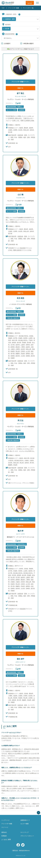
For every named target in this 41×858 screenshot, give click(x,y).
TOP (3, 8)
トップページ (5, 820)
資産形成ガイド (25, 820)
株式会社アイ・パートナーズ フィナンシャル (20, 537)
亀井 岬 (20, 531)
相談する (20, 88)
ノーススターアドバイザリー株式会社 (20, 304)
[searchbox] (16, 18)
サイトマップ (24, 832)
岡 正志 (20, 420)
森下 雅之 (20, 93)
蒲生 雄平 (20, 659)
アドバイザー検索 (13, 8)
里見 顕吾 (20, 298)
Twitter (23, 845)
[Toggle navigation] (37, 3)
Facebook (18, 845)
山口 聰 (20, 194)
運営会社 (4, 832)
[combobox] (20, 19)
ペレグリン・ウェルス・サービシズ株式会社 (20, 99)
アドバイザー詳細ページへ (20, 81)
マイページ (4, 827)
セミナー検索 (24, 824)
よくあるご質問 (6, 839)
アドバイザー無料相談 (29, 2)
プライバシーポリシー (27, 836)
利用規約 (4, 836)
